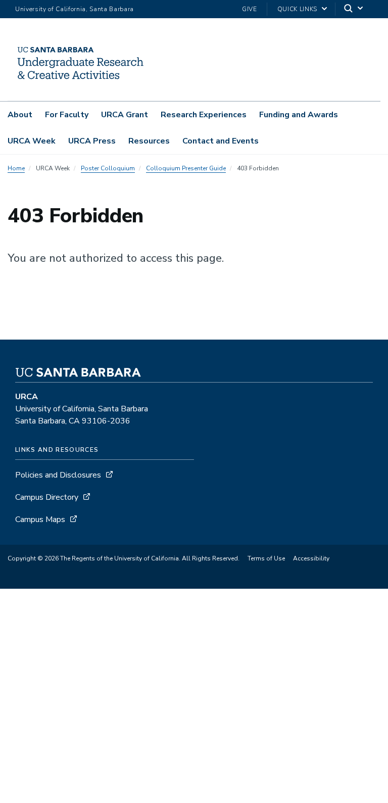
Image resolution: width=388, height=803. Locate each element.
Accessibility (311, 558)
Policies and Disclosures (58, 475)
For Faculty (66, 114)
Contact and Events (220, 141)
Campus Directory (46, 497)
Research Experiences (204, 114)
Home (16, 168)
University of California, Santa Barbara (74, 9)
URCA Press (92, 141)
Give (249, 9)
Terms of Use (266, 558)
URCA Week (32, 141)
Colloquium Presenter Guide (186, 168)
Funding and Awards (298, 114)
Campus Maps (40, 519)
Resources (149, 141)
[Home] (80, 86)
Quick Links (297, 9)
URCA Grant (124, 114)
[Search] (354, 9)
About (20, 114)
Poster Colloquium (108, 168)
